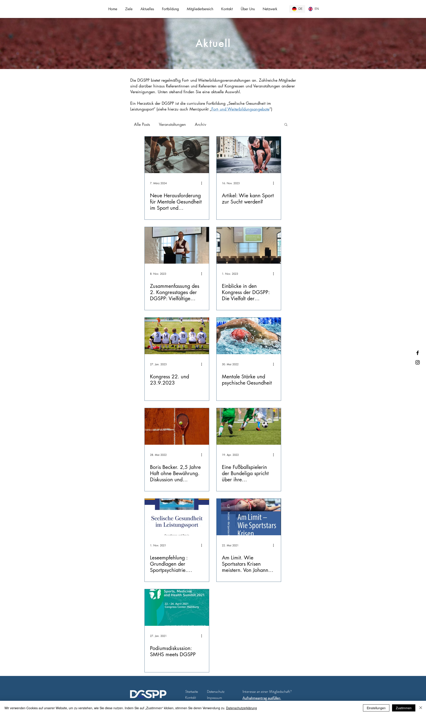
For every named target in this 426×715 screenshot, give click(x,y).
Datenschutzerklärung (241, 708)
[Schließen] (420, 707)
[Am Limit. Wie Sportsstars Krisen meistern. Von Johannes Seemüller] (249, 517)
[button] (128, 9)
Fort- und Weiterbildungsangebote (240, 109)
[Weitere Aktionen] (203, 183)
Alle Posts (142, 124)
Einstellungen (376, 708)
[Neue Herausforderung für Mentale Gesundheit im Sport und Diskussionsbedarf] (177, 154)
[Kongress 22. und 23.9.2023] (177, 336)
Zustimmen (404, 708)
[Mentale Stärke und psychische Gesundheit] (249, 336)
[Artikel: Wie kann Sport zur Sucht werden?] (249, 154)
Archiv (200, 124)
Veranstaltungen (172, 124)
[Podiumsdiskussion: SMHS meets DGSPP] (177, 607)
